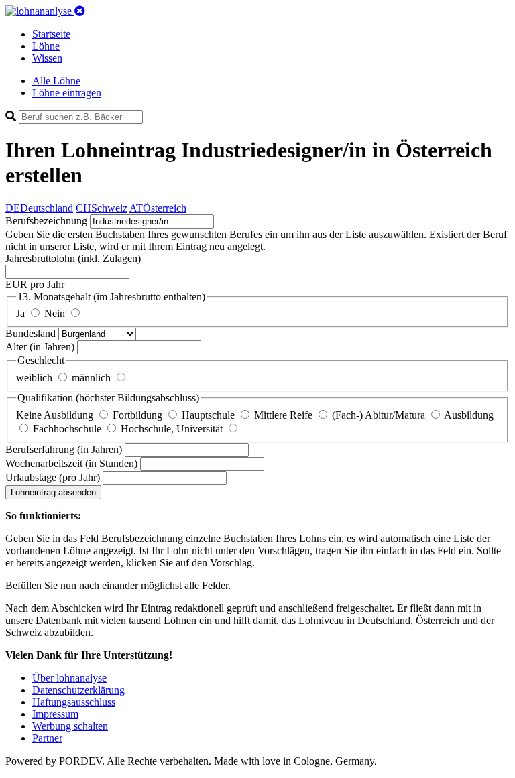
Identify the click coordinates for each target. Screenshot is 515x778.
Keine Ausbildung (56, 415)
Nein (56, 313)
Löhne (46, 46)
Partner (47, 738)
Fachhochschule (68, 428)
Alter (39, 346)
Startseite (51, 34)
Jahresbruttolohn (73, 258)
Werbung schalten (70, 726)
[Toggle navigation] (79, 11)
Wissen (47, 58)
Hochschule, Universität (173, 428)
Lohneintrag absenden (53, 492)
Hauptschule (209, 415)
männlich (92, 377)
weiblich (35, 377)
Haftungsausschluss (73, 702)
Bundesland (31, 333)
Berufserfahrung (63, 449)
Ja (21, 313)
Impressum (55, 714)
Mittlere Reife (284, 415)
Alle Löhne (56, 80)
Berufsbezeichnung (46, 220)
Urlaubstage (52, 477)
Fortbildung (139, 415)
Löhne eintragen (66, 93)
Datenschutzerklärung (78, 690)
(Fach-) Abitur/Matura (380, 415)
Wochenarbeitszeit (71, 463)
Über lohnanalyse (69, 678)
